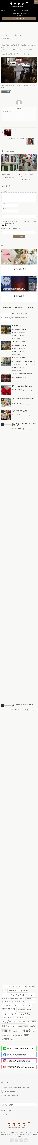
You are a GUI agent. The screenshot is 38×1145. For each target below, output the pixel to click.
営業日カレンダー (9, 1026)
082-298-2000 (20, 19)
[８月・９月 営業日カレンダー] (6, 317)
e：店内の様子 (5, 91)
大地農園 (20, 1026)
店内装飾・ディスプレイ (18, 335)
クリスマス (6, 1005)
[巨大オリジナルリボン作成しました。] (6, 390)
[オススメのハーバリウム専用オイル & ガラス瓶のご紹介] (6, 402)
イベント (22, 998)
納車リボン (6, 1036)
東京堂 (15, 1031)
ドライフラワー (10, 1014)
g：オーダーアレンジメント (20, 361)
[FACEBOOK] (20, 115)
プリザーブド (21, 1017)
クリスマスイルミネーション (19, 332)
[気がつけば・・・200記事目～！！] (28, 162)
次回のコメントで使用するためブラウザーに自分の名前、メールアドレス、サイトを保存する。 (18, 222)
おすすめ (16, 987)
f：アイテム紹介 (17, 403)
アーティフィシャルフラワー (18, 995)
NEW (8, 986)
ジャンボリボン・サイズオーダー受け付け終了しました (24, 424)
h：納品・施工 (16, 329)
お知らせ (31, 986)
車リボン (19, 1036)
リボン (28, 1022)
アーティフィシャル (18, 990)
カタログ (25, 1002)
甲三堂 (27, 1030)
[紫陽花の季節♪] (10, 162)
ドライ (29, 1010)
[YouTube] (23, 115)
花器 (12, 1036)
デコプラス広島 (21, 1009)
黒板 (12, 1039)
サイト (3, 214)
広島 (32, 1026)
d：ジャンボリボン (18, 389)
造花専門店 (5, 1039)
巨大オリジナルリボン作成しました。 (23, 386)
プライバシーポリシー (7, 1111)
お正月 (23, 986)
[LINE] (17, 115)
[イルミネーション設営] (6, 345)
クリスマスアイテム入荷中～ (20, 411)
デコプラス (9, 1009)
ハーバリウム (25, 1014)
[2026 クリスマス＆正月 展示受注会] (6, 377)
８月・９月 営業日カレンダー (21, 313)
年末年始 (26, 1026)
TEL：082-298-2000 (9, 1091)
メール (3, 208)
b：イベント (16, 377)
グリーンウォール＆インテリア (26, 364)
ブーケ (13, 1017)
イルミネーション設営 (18, 342)
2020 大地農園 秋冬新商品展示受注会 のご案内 (24, 705)
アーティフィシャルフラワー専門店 (10, 998)
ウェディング (6, 1002)
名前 (3, 203)
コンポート (15, 1005)
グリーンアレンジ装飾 (18, 357)
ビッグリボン (6, 1018)
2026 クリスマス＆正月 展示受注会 (22, 373)
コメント (4, 191)
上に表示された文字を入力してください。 (12, 228)
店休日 (4, 1031)
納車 (33, 1031)
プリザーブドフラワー (13, 1021)
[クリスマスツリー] (6, 329)
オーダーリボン (16, 1002)
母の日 (20, 1031)
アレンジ (4, 991)
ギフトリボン (33, 1002)
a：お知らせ (16, 317)
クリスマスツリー (17, 326)
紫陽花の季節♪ (5, 174)
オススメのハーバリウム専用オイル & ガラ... (24, 399)
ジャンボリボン (26, 1005)
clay (3, 986)
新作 (10, 1031)
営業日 (34, 1022)
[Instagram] (14, 115)
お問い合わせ (5, 1114)
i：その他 (24, 329)
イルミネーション (31, 998)
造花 (26, 1035)
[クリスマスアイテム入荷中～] (6, 415)
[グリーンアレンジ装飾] (6, 361)
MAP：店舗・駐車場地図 (11, 1095)
